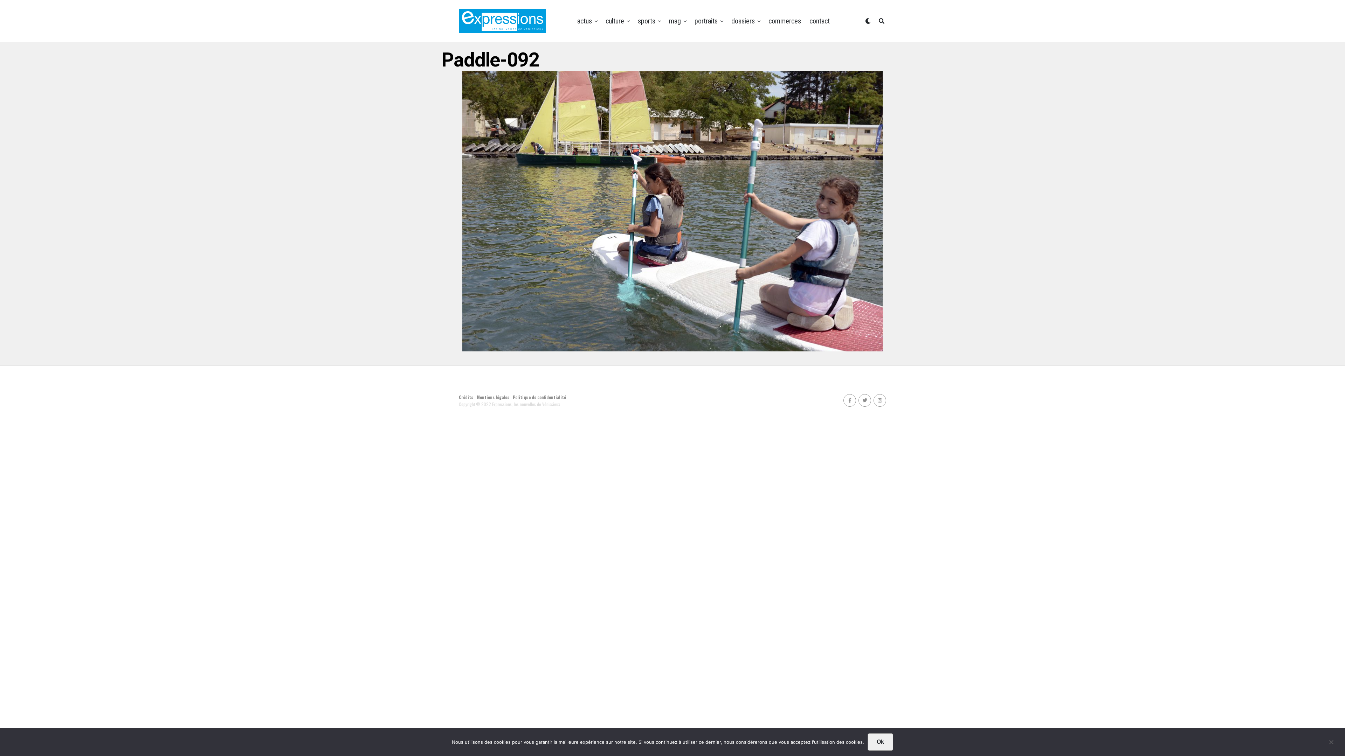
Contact (819, 21)
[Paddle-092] (672, 349)
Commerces (784, 21)
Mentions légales (493, 397)
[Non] (1331, 743)
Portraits (706, 21)
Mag (675, 21)
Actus (584, 21)
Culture (615, 21)
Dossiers (743, 21)
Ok (880, 742)
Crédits (466, 397)
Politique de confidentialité (539, 397)
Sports (646, 21)
